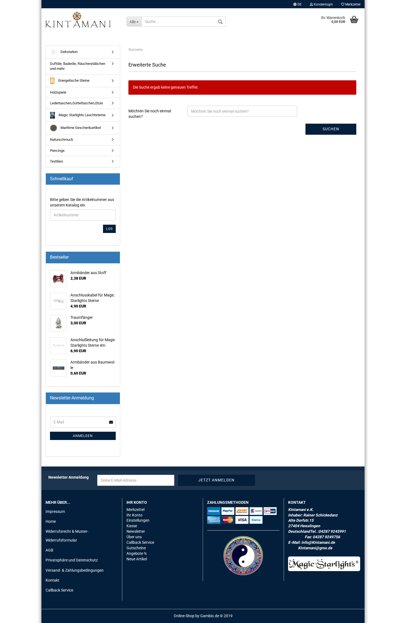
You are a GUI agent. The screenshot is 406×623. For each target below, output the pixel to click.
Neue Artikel (136, 559)
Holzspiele (58, 92)
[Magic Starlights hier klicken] (324, 563)
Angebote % (136, 553)
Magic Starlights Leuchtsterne (82, 115)
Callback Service (59, 590)
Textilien (56, 161)
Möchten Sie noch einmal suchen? (149, 114)
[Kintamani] (82, 19)
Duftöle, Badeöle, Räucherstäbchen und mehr (77, 66)
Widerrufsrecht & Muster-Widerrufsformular (67, 535)
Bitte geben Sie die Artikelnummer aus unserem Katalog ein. (82, 202)
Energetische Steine (73, 80)
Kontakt (52, 580)
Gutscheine (136, 548)
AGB (49, 550)
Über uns (134, 537)
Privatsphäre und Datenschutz (72, 560)
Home (51, 521)
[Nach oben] (391, 614)
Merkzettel (352, 4)
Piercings (57, 151)
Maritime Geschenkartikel (80, 128)
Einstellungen (137, 520)
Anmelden (83, 436)
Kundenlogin (323, 4)
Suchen (331, 129)
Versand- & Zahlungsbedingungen (75, 570)
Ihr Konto (134, 515)
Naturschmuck (61, 139)
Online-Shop (184, 616)
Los (109, 229)
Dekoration (69, 52)
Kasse (131, 526)
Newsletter (135, 531)
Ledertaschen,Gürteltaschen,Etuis (76, 103)
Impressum (55, 511)
